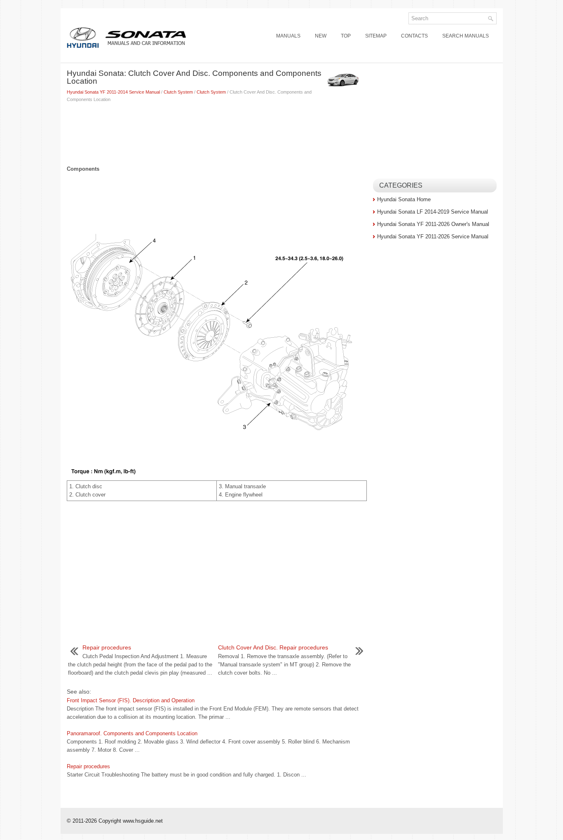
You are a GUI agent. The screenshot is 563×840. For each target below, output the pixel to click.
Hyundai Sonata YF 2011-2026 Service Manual (432, 236)
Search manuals (465, 36)
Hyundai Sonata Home (404, 199)
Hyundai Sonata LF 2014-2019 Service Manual (432, 212)
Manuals (288, 36)
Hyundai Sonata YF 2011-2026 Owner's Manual (433, 224)
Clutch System (178, 91)
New (320, 36)
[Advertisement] (217, 132)
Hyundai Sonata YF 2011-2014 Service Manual (113, 91)
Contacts (414, 36)
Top (346, 36)
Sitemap (376, 36)
